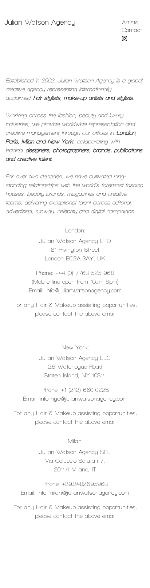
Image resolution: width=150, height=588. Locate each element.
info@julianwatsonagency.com (84, 290)
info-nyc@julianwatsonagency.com (83, 399)
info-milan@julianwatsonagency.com (83, 493)
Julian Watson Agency (39, 22)
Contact (132, 30)
